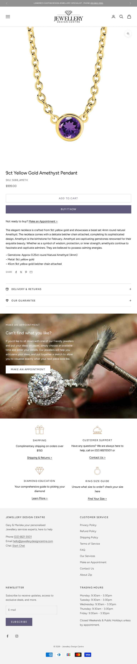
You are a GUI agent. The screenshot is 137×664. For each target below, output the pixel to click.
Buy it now (68, 209)
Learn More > (40, 498)
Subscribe (19, 621)
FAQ (82, 550)
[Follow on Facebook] (7, 636)
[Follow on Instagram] (17, 636)
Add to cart (68, 198)
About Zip (86, 574)
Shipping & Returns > (39, 457)
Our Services (87, 556)
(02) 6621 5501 (96, 1)
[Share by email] (31, 272)
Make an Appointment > (43, 221)
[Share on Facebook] (16, 272)
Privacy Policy (88, 525)
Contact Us (87, 568)
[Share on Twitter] (21, 272)
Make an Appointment (28, 369)
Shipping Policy (89, 537)
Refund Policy (88, 531)
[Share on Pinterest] (26, 272)
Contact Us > (97, 457)
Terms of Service (90, 543)
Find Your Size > (97, 498)
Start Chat (18, 545)
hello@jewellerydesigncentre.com (33, 541)
